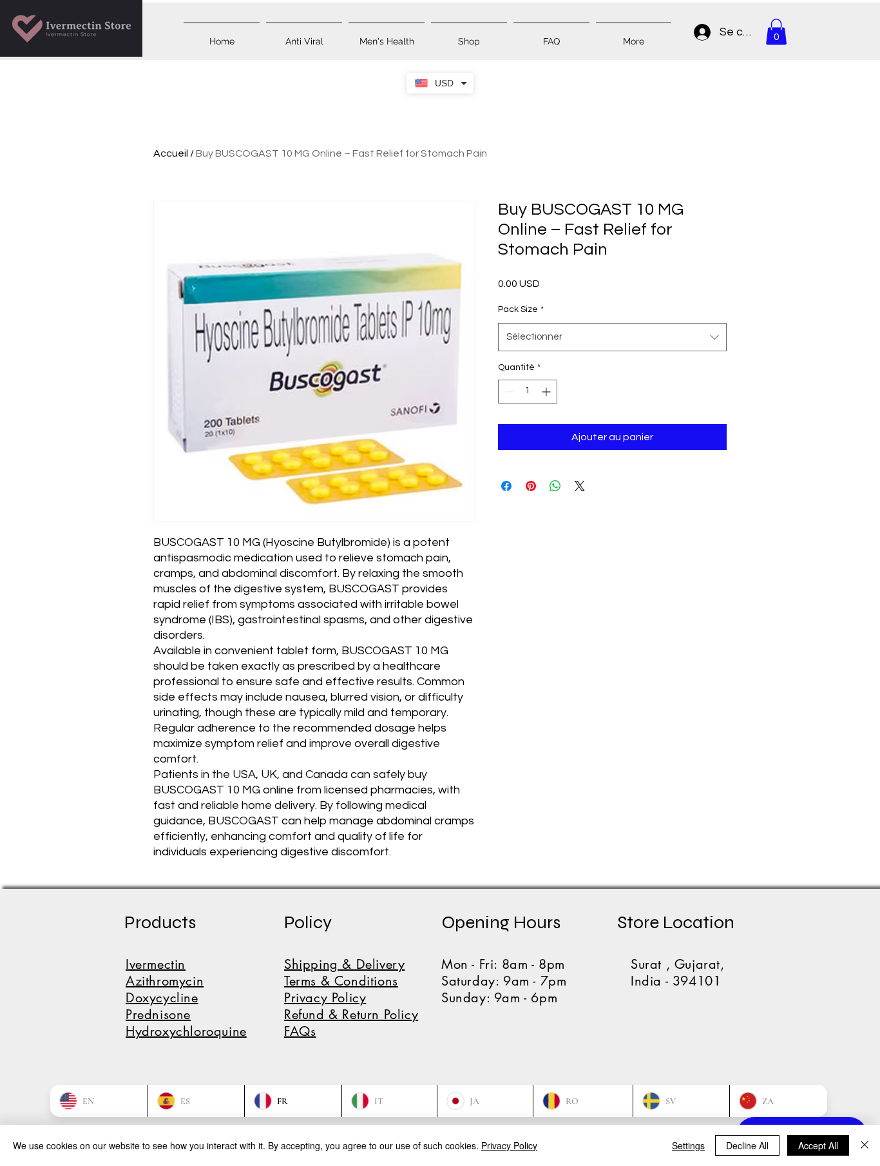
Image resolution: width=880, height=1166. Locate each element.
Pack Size (521, 309)
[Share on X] (580, 486)
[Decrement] (508, 391)
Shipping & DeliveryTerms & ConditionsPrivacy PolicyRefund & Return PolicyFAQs (351, 998)
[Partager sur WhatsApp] (555, 486)
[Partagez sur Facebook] (506, 486)
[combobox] (612, 337)
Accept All (818, 1145)
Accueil (170, 153)
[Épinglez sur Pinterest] (531, 486)
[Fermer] (864, 1145)
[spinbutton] (527, 391)
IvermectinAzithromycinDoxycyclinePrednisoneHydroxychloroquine (186, 998)
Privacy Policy (509, 1145)
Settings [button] (688, 1145)
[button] (776, 32)
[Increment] (547, 391)
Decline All (747, 1145)
